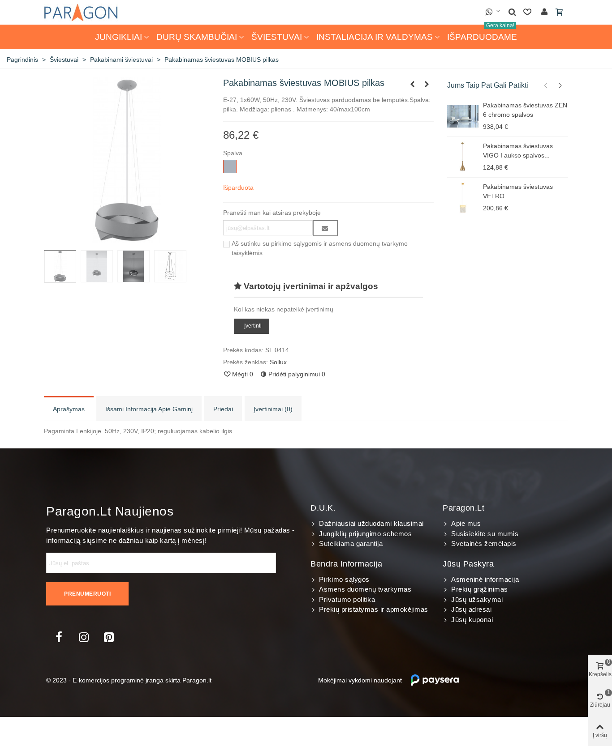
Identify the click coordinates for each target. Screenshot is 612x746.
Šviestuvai (276, 37)
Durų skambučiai (196, 37)
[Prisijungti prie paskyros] (544, 12)
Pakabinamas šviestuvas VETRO (518, 191)
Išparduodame (482, 33)
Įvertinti (253, 326)
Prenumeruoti (87, 594)
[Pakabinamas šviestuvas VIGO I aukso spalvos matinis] (462, 157)
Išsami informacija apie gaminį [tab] (149, 409)
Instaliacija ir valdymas (374, 37)
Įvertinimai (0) (273, 409)
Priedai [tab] (223, 409)
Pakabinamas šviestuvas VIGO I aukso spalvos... (518, 150)
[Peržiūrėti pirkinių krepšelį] (560, 12)
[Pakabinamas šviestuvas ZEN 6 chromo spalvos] (462, 116)
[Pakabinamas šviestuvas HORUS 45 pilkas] (427, 84)
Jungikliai (118, 37)
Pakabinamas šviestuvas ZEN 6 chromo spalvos (525, 110)
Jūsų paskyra (468, 563)
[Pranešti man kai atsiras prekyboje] (325, 228)
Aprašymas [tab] (69, 409)
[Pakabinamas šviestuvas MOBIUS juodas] (412, 84)
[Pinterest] (109, 637)
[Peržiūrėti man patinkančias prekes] (528, 12)
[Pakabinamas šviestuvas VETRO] (462, 197)
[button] (546, 85)
